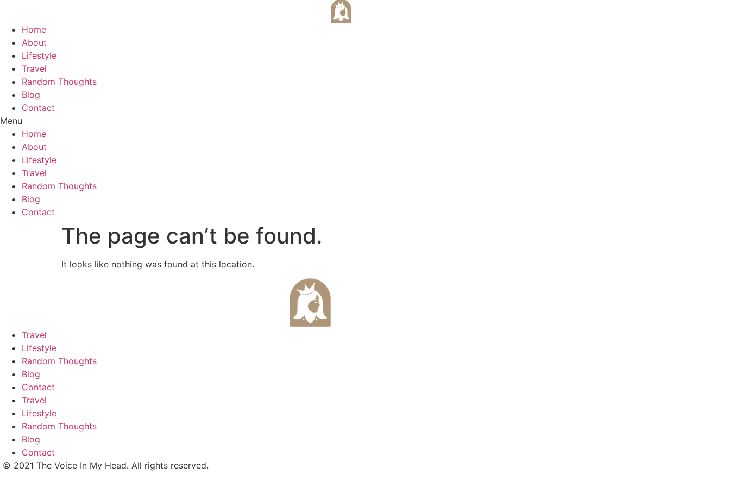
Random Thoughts (59, 81)
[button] (371, 120)
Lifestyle (39, 55)
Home (34, 29)
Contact (38, 107)
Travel (34, 68)
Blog (31, 94)
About (34, 42)
